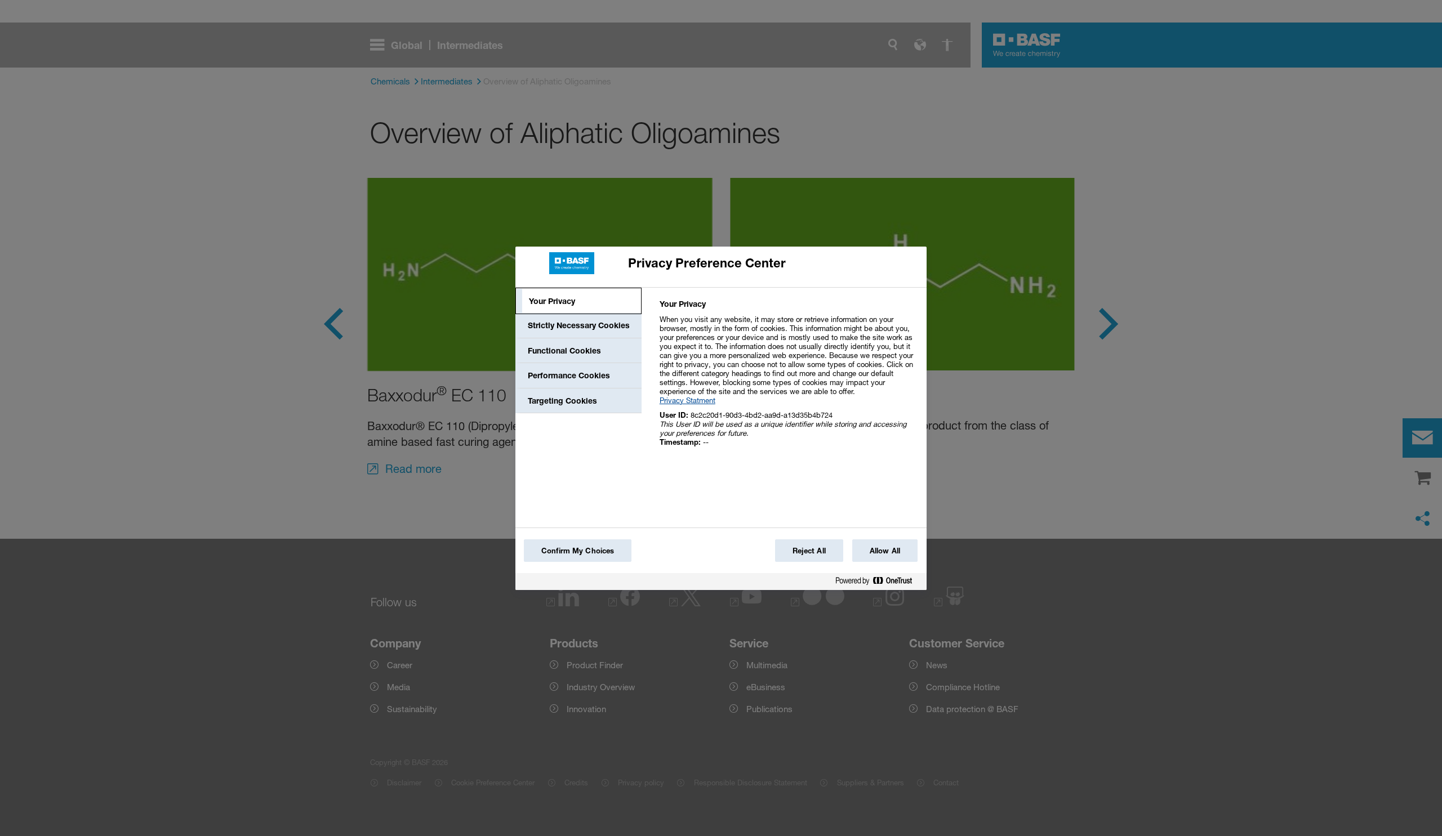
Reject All (809, 550)
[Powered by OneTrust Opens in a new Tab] (878, 583)
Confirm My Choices (577, 550)
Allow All (885, 550)
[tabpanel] (788, 379)
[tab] (578, 301)
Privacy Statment (687, 400)
